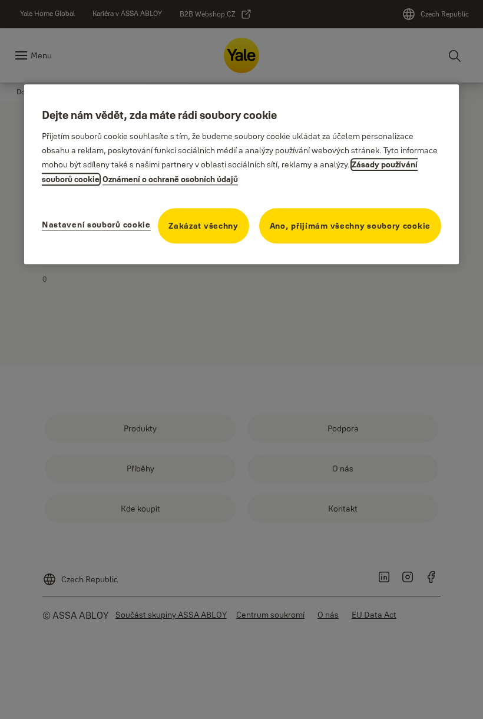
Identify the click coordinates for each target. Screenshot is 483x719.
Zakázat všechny (203, 226)
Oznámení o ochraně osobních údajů (170, 179)
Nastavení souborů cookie (96, 225)
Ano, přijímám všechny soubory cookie (350, 226)
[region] (241, 174)
